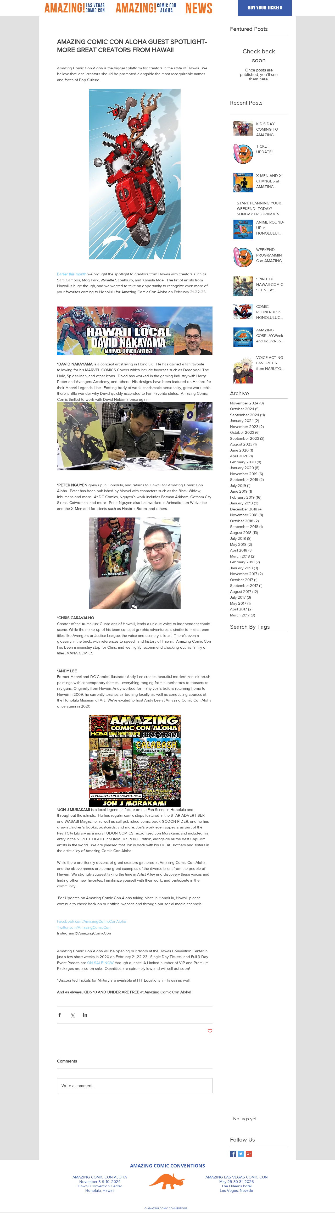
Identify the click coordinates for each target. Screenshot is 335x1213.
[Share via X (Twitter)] (72, 1014)
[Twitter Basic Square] (241, 1154)
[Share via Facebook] (59, 1014)
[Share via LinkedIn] (85, 1014)
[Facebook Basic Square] (233, 1154)
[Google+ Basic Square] (249, 1154)
